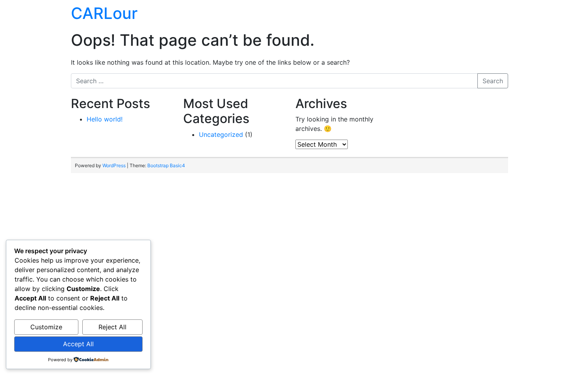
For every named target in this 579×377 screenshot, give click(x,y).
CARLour (104, 13)
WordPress (114, 165)
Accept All (78, 344)
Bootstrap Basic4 (166, 165)
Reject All (112, 327)
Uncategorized (221, 134)
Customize (46, 327)
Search (492, 81)
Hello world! (104, 119)
